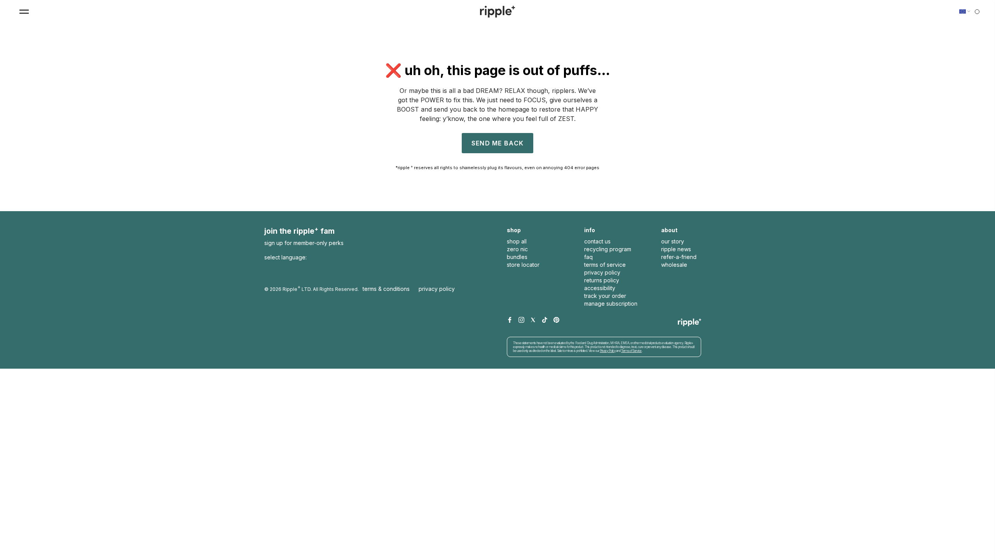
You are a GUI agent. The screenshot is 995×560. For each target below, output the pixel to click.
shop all (517, 241)
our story (672, 241)
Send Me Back (497, 143)
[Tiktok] (545, 320)
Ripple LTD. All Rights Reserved (320, 288)
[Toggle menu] (24, 11)
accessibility (599, 288)
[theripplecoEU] (497, 12)
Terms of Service (631, 351)
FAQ (588, 257)
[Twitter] (533, 320)
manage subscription (610, 303)
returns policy (601, 280)
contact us (597, 241)
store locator (523, 264)
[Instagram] (521, 320)
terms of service (605, 264)
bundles (517, 257)
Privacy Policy (437, 288)
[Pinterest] (556, 320)
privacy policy (602, 272)
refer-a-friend (678, 257)
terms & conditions (386, 288)
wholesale (674, 264)
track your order (605, 295)
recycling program (607, 249)
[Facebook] (510, 320)
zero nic (517, 249)
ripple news (676, 249)
